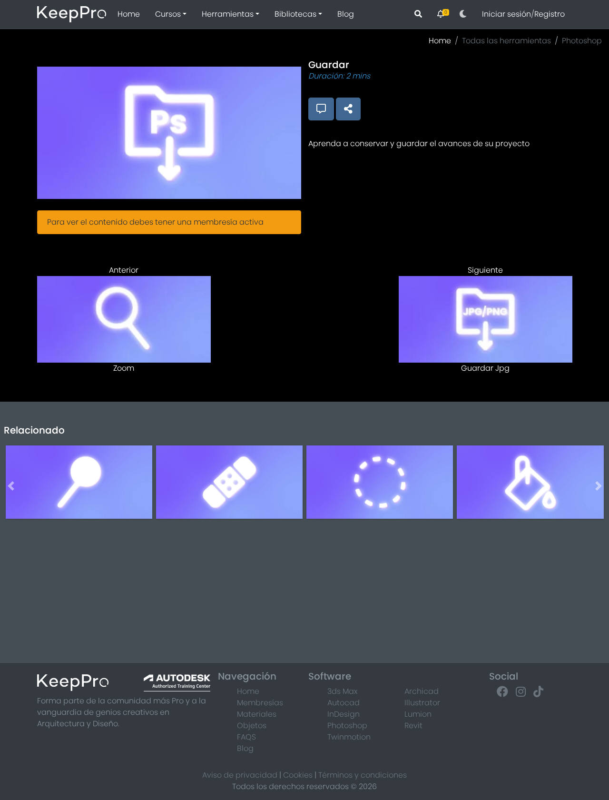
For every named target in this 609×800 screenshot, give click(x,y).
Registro (549, 14)
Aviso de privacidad (239, 775)
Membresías (260, 702)
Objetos (251, 725)
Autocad (343, 702)
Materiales (256, 714)
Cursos (168, 14)
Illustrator (422, 702)
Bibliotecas (295, 14)
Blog (345, 14)
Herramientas (228, 14)
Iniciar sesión (506, 14)
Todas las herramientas (506, 40)
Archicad (421, 691)
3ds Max (342, 691)
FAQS (246, 736)
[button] (463, 14)
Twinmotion (349, 736)
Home (129, 14)
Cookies (298, 775)
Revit (413, 725)
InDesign (343, 714)
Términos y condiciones (362, 775)
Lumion (418, 714)
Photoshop (582, 40)
